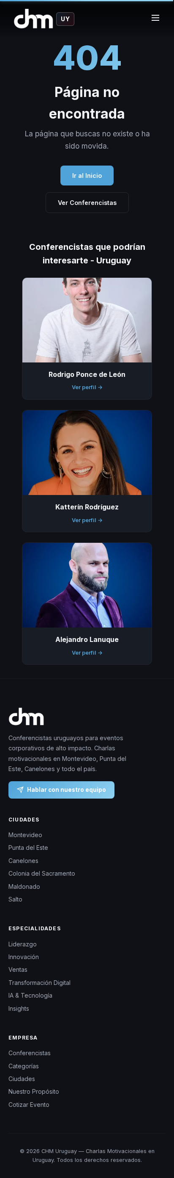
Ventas (17, 969)
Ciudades (21, 1078)
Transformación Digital (39, 982)
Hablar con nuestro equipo (66, 789)
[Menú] (155, 19)
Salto (15, 899)
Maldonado (24, 886)
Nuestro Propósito (33, 1091)
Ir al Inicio (87, 175)
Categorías (23, 1066)
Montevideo (25, 834)
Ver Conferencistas (87, 202)
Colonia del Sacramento (41, 873)
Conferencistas (29, 1052)
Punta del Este (28, 848)
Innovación (23, 956)
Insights (18, 1008)
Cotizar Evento (28, 1104)
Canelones (23, 860)
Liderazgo (22, 944)
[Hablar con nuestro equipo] (157, 1138)
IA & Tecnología (30, 995)
